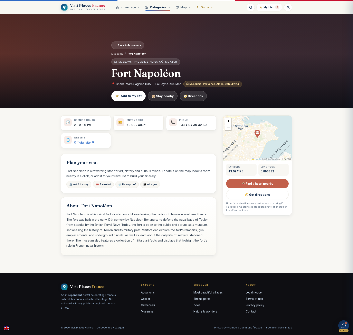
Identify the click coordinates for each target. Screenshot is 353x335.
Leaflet (257, 159)
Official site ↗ (84, 142)
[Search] (251, 7)
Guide (205, 7)
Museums (117, 53)
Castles (146, 298)
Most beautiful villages (208, 292)
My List (268, 7)
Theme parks (201, 298)
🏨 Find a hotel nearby (257, 183)
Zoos (196, 305)
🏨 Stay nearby (163, 96)
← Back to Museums (127, 45)
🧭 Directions (193, 96)
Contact (251, 311)
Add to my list (128, 96)
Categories (158, 7)
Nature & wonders (205, 311)
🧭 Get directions (257, 194)
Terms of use (254, 298)
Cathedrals (148, 305)
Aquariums (148, 292)
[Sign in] (288, 7)
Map (183, 7)
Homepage (128, 7)
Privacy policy (255, 305)
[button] (257, 133)
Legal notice (254, 292)
